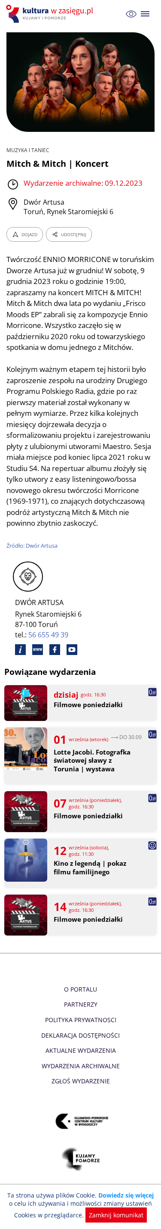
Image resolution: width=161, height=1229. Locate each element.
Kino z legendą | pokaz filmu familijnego (90, 867)
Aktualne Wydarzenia (81, 1050)
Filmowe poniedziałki (88, 705)
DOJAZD (29, 234)
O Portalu (80, 989)
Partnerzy (80, 1004)
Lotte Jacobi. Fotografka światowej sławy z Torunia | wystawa (92, 760)
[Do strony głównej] (50, 14)
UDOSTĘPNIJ (73, 234)
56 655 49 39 (48, 634)
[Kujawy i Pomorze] (80, 1159)
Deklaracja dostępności (80, 1035)
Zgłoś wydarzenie (81, 1081)
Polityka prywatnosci (80, 1020)
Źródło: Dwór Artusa (32, 545)
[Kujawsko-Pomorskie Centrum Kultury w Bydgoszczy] (80, 1121)
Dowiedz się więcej (126, 1195)
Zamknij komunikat (116, 1215)
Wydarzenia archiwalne (81, 1066)
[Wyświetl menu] (145, 14)
